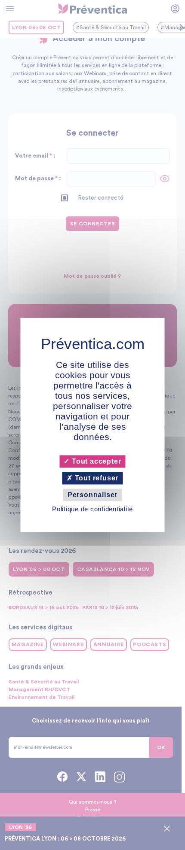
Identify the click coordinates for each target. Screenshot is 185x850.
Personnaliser (92, 494)
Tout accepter (95, 461)
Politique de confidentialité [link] (92, 509)
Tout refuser (95, 478)
